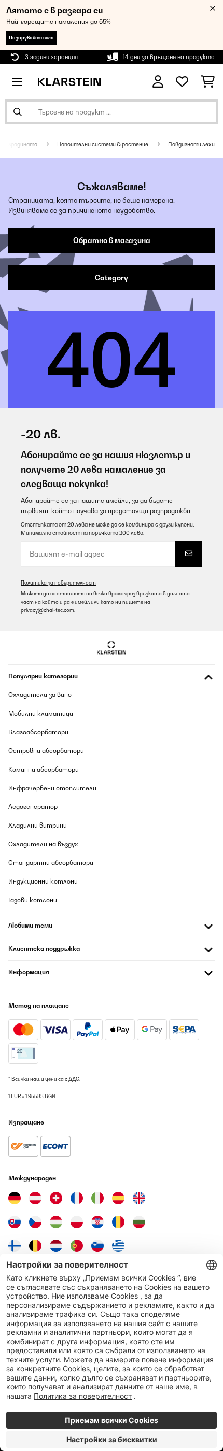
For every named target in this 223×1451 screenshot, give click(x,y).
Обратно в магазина (111, 240)
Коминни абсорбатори (43, 769)
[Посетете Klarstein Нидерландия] (56, 1246)
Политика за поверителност (58, 583)
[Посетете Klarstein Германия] (14, 1198)
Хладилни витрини (37, 825)
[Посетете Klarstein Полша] (77, 1222)
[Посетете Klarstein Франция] (77, 1198)
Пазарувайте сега (31, 37)
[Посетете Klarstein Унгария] (56, 1222)
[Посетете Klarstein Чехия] (35, 1222)
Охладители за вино (40, 695)
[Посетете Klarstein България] (139, 1222)
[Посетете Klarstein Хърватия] (97, 1222)
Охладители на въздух (43, 844)
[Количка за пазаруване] (208, 82)
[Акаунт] (157, 81)
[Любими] (182, 82)
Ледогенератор (33, 806)
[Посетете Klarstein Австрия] (35, 1198)
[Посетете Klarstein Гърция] (118, 1246)
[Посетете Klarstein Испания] (118, 1198)
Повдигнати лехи (191, 144)
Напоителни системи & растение (103, 144)
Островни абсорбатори (46, 751)
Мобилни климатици (40, 713)
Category (111, 278)
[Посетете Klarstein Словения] (97, 1246)
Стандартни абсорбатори (50, 862)
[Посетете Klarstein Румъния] (118, 1222)
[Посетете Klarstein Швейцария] (56, 1198)
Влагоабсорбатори (38, 732)
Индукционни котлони (43, 881)
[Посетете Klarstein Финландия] (14, 1246)
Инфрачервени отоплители (52, 788)
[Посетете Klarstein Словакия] (14, 1222)
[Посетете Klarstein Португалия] (77, 1246)
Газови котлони (32, 900)
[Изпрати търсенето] (17, 112)
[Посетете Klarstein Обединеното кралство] (139, 1198)
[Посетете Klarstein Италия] (97, 1198)
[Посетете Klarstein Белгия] (35, 1246)
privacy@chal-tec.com (47, 610)
